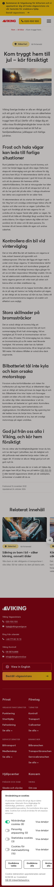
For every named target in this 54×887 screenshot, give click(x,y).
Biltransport (9, 745)
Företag (34, 699)
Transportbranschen (39, 751)
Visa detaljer (42, 821)
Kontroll (33, 713)
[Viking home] (9, 21)
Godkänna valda (13, 864)
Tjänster (33, 707)
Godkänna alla (32, 864)
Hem (13, 30)
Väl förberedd (36, 44)
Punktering (8, 713)
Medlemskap (9, 751)
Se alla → (7, 730)
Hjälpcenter (10, 774)
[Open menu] (49, 21)
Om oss (32, 787)
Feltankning (9, 724)
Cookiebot (22, 877)
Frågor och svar (11, 782)
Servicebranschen (38, 756)
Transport (34, 718)
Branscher (34, 739)
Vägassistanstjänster (14, 707)
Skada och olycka (12, 787)
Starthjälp (8, 718)
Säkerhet (22, 44)
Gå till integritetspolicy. (17, 880)
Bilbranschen (35, 745)
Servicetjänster (11, 739)
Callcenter (34, 724)
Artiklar (21, 30)
